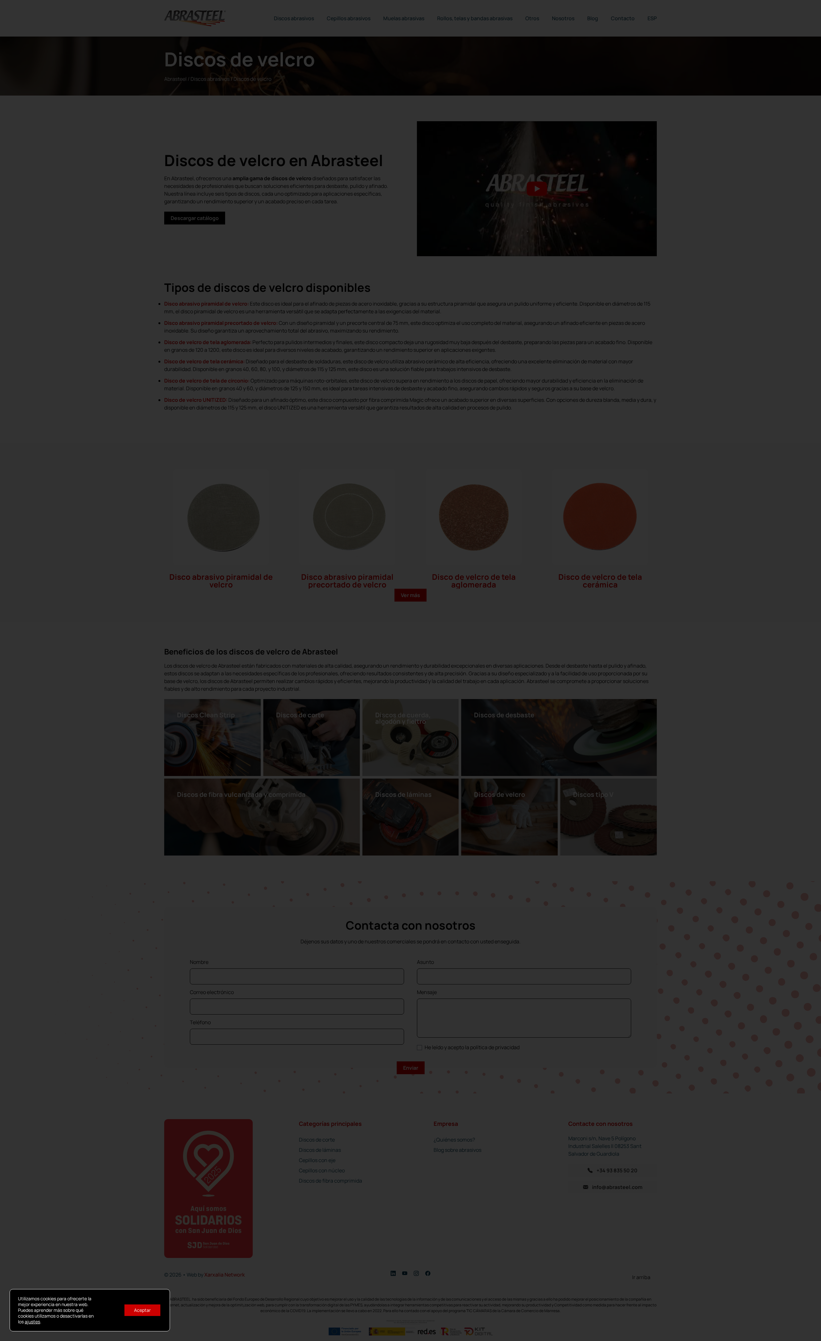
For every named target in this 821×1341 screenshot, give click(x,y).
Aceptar (142, 1310)
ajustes (32, 1322)
